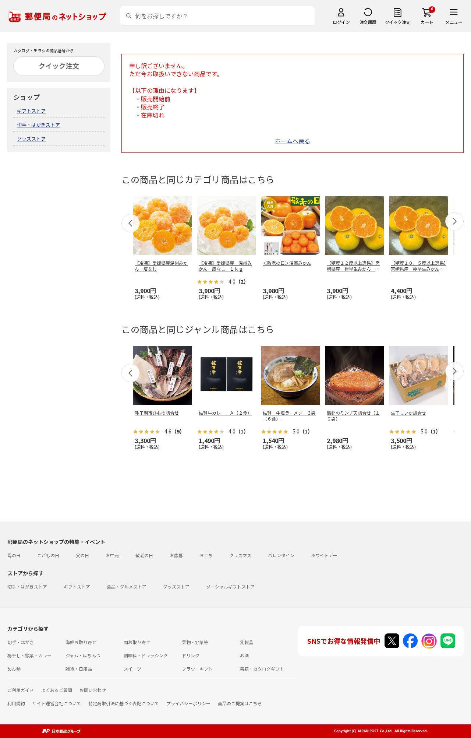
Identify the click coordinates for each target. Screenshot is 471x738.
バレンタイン (281, 555)
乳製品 (246, 642)
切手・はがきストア (38, 124)
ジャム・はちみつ (82, 655)
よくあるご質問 (56, 690)
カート (427, 22)
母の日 (14, 555)
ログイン (341, 22)
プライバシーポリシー (188, 703)
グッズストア (31, 138)
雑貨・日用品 (78, 668)
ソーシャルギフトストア (230, 586)
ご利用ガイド (20, 690)
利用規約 (16, 703)
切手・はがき (20, 642)
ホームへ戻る (292, 140)
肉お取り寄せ (137, 642)
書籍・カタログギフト (262, 668)
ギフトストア (31, 110)
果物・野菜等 (195, 642)
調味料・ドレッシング (146, 655)
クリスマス (240, 555)
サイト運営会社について (56, 703)
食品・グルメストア (126, 586)
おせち (206, 555)
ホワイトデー (324, 555)
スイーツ (132, 668)
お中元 (112, 555)
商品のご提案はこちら (240, 703)
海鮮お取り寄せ (80, 642)
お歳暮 (176, 555)
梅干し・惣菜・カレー (29, 655)
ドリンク (190, 655)
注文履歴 (368, 22)
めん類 (14, 668)
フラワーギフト (197, 668)
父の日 (82, 555)
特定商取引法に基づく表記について (123, 703)
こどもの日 (48, 555)
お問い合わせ (92, 690)
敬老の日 (144, 555)
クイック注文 (397, 22)
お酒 (244, 655)
